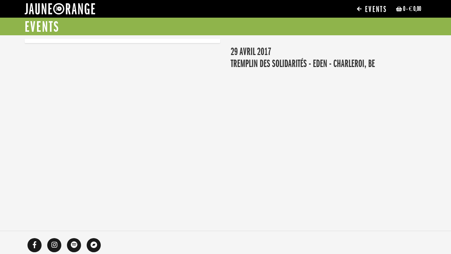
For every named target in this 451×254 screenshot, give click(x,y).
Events (375, 9)
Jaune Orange (60, 10)
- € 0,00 (412, 9)
